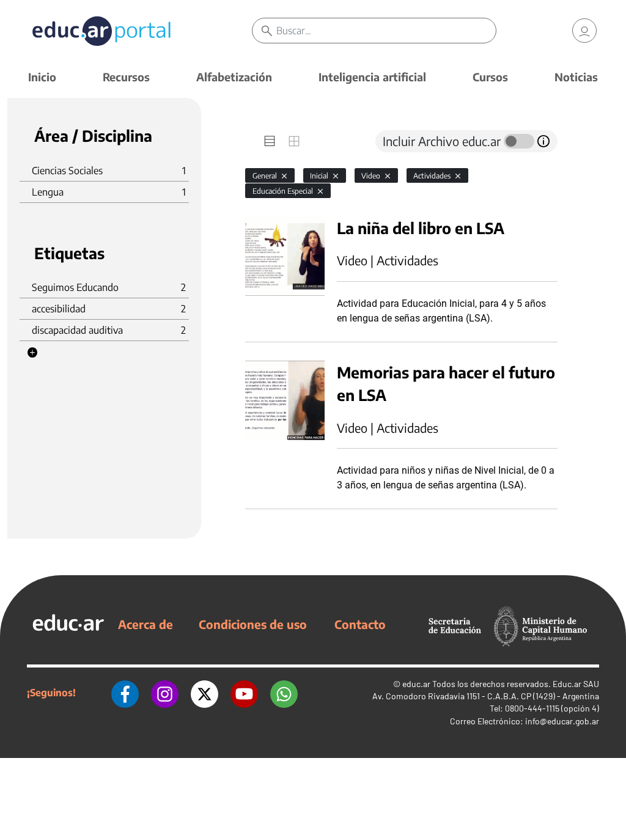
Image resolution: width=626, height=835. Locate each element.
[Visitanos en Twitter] (204, 692)
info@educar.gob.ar (562, 721)
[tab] (269, 141)
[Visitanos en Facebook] (125, 692)
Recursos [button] (126, 77)
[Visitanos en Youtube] (244, 692)
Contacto (360, 624)
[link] (584, 30)
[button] (32, 352)
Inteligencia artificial (372, 77)
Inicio (42, 77)
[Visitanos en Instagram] (165, 692)
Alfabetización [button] (234, 77)
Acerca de (145, 624)
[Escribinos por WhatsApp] (284, 692)
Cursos (490, 77)
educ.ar (416, 684)
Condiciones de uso (253, 624)
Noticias (576, 77)
